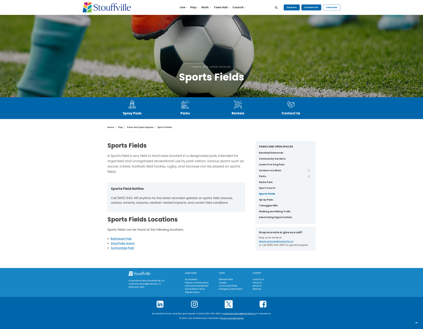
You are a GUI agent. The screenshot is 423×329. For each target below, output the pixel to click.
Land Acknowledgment (196, 285)
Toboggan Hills (268, 205)
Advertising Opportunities (275, 217)
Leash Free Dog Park (272, 164)
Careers (292, 7)
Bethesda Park (121, 239)
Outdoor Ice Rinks (270, 170)
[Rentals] (238, 104)
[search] (276, 7)
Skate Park (266, 182)
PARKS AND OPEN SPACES (276, 146)
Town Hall (221, 7)
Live (182, 7)
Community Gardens (272, 158)
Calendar (331, 7)
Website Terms (192, 292)
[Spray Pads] (132, 104)
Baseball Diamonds (271, 152)
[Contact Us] (291, 104)
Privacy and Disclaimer (232, 318)
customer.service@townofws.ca (239, 313)
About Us (257, 285)
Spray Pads (132, 113)
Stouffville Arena (123, 243)
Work (205, 7)
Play (193, 7)
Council (237, 7)
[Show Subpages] (308, 170)
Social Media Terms (195, 289)
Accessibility (191, 279)
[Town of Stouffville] (107, 7)
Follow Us (257, 282)
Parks (185, 113)
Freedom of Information (197, 282)
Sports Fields (267, 193)
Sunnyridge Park (122, 248)
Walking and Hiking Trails (274, 211)
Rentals (238, 113)
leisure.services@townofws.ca (276, 241)
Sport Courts (267, 188)
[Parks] (185, 104)
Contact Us (311, 7)
